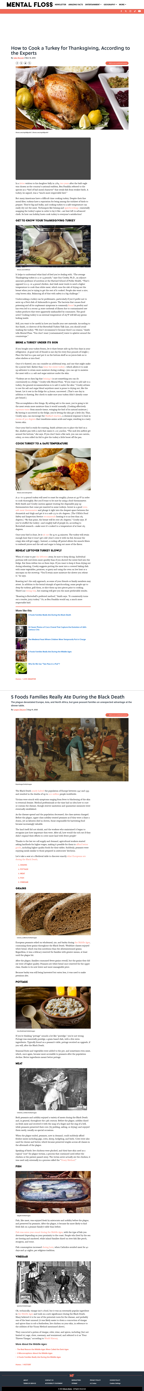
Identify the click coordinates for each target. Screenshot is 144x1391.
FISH (22, 877)
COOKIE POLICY (115, 1380)
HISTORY (27, 1364)
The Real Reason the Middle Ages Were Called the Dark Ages (43, 1349)
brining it (47, 378)
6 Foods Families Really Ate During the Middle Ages (39, 1357)
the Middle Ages (82, 942)
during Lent (48, 1247)
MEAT (22, 873)
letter (22, 183)
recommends (50, 516)
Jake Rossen (19, 58)
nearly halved (38, 790)
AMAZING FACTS (75, 4)
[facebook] (121, 11)
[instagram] (130, 11)
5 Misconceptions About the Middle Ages (34, 1353)
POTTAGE (24, 869)
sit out (46, 534)
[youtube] (139, 11)
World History (50, 1338)
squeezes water (23, 409)
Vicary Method (68, 1160)
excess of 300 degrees (26, 419)
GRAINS (23, 865)
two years (64, 183)
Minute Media (67, 1389)
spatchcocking (71, 207)
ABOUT (25, 1380)
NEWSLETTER (60, 4)
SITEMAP (74, 1383)
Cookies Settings (115, 1383)
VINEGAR (24, 882)
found (71, 305)
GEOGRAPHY (109, 4)
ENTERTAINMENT (92, 4)
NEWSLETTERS (76, 1380)
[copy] (29, 63)
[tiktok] (135, 11)
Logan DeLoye (20, 709)
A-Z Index (93, 1383)
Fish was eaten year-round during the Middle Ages (39, 1232)
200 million (54, 794)
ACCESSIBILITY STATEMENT (53, 1383)
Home (18, 679)
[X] (126, 11)
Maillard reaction (53, 415)
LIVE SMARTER (29, 679)
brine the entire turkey (53, 366)
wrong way (31, 590)
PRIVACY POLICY (95, 1380)
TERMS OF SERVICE (29, 1383)
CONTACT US (49, 1380)
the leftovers (42, 556)
